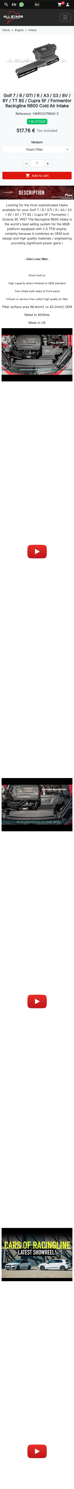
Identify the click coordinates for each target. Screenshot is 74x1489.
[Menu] (65, 17)
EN (14, 5)
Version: (37, 142)
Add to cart (37, 175)
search (6, 4)
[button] (26, 163)
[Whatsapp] (21, 4)
